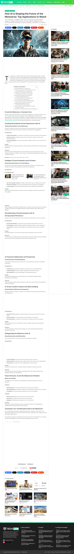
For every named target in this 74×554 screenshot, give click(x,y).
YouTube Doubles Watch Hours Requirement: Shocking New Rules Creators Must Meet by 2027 (59, 181)
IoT (44, 2)
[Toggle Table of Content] (36, 87)
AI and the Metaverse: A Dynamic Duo (22, 88)
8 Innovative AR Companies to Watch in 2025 (19, 157)
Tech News (19, 2)
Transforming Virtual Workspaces (23, 99)
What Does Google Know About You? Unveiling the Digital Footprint (10, 501)
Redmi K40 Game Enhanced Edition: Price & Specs (24, 501)
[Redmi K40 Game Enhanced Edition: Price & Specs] (25, 496)
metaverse (30, 464)
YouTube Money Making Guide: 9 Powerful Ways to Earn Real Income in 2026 (60, 164)
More (63, 2)
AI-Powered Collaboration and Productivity (24, 98)
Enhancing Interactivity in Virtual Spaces (25, 93)
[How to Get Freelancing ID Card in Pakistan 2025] (25, 509)
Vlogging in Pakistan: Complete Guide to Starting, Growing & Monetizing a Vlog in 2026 (60, 44)
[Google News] (23, 468)
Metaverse (34, 5)
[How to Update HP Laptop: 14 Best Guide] (11, 483)
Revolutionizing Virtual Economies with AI (23, 95)
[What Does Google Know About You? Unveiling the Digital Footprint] (11, 496)
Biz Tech (39, 2)
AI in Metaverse (22, 464)
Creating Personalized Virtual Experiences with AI (25, 89)
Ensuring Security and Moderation (23, 104)
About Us (6, 5)
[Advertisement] (26, 66)
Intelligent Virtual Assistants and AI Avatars (24, 92)
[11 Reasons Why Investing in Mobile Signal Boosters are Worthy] (25, 483)
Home (2, 5)
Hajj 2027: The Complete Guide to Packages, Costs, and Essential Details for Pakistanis (60, 198)
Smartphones (57, 2)
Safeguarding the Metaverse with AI (22, 103)
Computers (49, 2)
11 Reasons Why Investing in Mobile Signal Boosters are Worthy (25, 489)
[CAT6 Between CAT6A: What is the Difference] (40, 483)
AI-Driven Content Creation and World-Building (24, 100)
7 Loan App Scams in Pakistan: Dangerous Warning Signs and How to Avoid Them (60, 129)
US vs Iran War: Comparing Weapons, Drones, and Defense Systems (39, 515)
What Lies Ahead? (20, 107)
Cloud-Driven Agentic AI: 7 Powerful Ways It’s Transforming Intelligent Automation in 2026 (59, 112)
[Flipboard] (32, 468)
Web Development (41, 5)
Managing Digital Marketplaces (23, 96)
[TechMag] (7, 2)
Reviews (24, 2)
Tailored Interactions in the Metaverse (24, 91)
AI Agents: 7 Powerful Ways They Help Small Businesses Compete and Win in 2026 (18, 176)
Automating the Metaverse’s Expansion (24, 102)
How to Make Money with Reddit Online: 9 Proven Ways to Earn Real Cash (59, 146)
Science (34, 2)
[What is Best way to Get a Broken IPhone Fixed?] (11, 509)
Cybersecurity (28, 5)
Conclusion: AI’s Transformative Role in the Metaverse (26, 108)
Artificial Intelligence (13, 5)
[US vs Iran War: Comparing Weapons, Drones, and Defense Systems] (40, 509)
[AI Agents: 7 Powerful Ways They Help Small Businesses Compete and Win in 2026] (8, 176)
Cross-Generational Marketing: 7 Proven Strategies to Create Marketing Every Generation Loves (39, 176)
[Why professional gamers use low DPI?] (40, 496)
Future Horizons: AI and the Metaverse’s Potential (25, 106)
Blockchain (22, 5)
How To (29, 2)
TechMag (7, 24)
